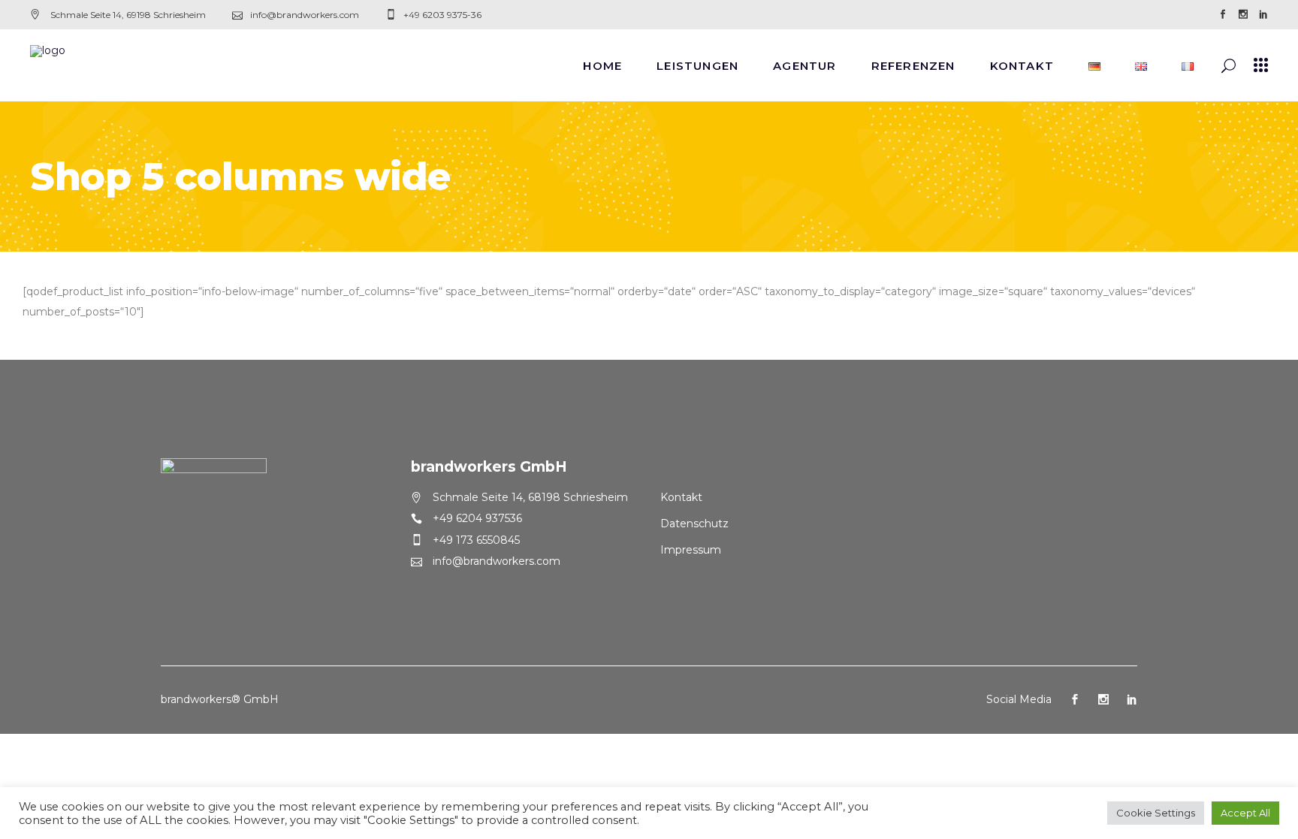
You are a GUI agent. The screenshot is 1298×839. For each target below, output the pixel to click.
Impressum (690, 550)
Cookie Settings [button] (1155, 813)
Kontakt (681, 497)
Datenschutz (694, 523)
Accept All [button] (1245, 813)
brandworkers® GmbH (220, 699)
